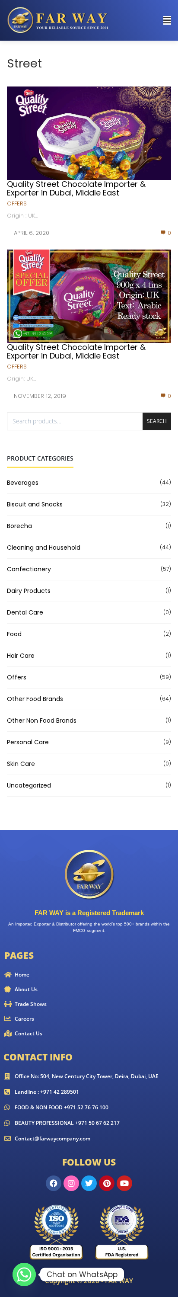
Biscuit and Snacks (35, 504)
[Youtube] (124, 1183)
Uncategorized (29, 785)
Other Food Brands (35, 699)
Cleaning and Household (43, 547)
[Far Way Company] (59, 20)
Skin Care (21, 763)
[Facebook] (53, 1183)
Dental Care (25, 612)
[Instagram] (71, 1183)
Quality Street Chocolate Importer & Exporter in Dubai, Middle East (76, 188)
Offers (17, 203)
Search (157, 421)
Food (14, 634)
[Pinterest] (106, 1183)
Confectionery (29, 569)
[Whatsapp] (24, 1274)
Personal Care (28, 742)
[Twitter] (89, 1183)
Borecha (19, 526)
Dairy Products (29, 590)
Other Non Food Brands (41, 720)
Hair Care (21, 655)
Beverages (22, 482)
